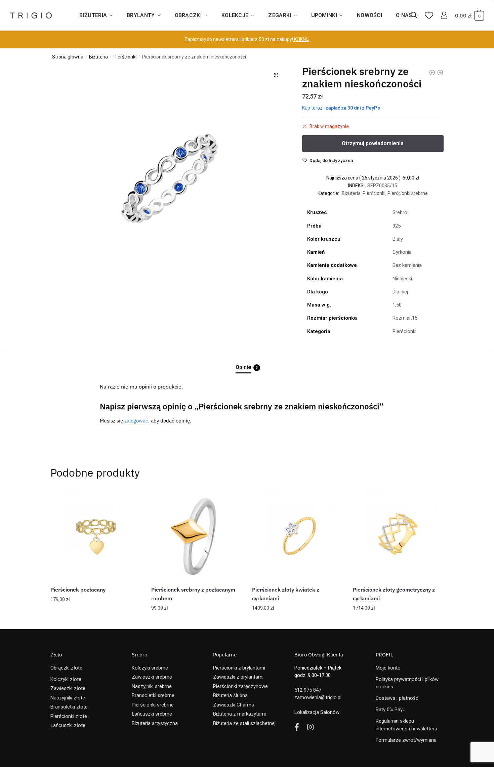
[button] (276, 75)
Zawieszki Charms (233, 705)
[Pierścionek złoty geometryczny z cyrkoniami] (398, 535)
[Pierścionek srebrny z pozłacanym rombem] (196, 535)
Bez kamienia (407, 265)
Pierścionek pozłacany (78, 589)
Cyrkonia (402, 252)
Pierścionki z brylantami (239, 668)
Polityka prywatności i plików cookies (407, 683)
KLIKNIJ (301, 39)
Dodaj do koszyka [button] (96, 621)
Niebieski (402, 279)
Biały (398, 239)
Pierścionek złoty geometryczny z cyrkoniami (394, 594)
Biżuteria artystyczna (155, 723)
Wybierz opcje (297, 621)
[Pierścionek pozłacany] (95, 535)
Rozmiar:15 (405, 318)
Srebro (400, 212)
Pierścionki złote (68, 716)
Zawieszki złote (67, 688)
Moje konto (388, 668)
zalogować (136, 420)
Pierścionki (125, 56)
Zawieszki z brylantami (238, 677)
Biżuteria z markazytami (239, 714)
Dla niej (400, 292)
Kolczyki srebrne (150, 668)
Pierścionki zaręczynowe (240, 686)
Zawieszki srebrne (152, 677)
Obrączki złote (66, 668)
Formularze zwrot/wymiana (406, 740)
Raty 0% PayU (391, 710)
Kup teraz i (341, 108)
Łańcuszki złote (67, 725)
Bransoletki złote (69, 707)
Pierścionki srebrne (407, 193)
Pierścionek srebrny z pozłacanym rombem (193, 594)
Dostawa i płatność (397, 698)
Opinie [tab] (243, 367)
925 (397, 226)
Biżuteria (98, 56)
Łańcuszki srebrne (152, 714)
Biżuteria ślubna (230, 695)
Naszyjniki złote (67, 698)
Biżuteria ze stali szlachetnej (244, 723)
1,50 (397, 305)
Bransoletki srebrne (153, 695)
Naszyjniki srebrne (152, 686)
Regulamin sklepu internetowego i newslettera (406, 725)
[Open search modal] (417, 15)
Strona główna (67, 56)
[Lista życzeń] (131, 500)
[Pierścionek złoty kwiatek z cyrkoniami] (297, 535)
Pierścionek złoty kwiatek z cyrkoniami (285, 594)
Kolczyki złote (65, 679)
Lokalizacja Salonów (316, 712)
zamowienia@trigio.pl (317, 697)
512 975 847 (307, 690)
